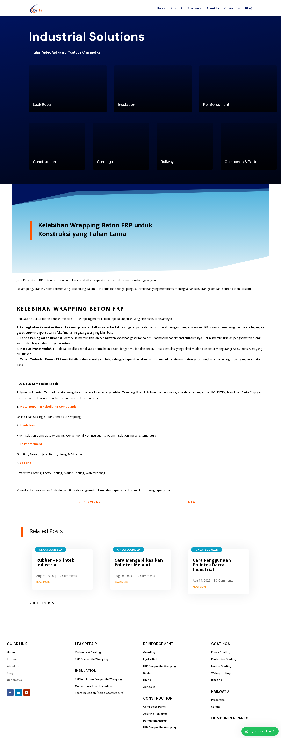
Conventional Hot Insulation (93, 686)
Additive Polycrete (155, 713)
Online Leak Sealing (88, 652)
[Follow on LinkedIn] (18, 692)
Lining (147, 680)
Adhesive (149, 687)
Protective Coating (223, 659)
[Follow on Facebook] (10, 692)
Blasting (216, 680)
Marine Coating (221, 666)
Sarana (216, 706)
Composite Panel (154, 706)
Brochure (194, 8)
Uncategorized (50, 549)
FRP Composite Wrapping (91, 659)
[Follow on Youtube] (26, 692)
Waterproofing (221, 673)
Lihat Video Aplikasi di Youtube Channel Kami (68, 52)
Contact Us (232, 8)
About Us (212, 8)
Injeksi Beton (151, 659)
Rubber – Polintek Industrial (55, 562)
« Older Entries (41, 603)
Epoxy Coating (220, 652)
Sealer (147, 673)
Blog (248, 8)
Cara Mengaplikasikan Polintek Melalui (139, 562)
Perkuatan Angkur (155, 720)
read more (43, 582)
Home (161, 8)
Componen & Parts (229, 718)
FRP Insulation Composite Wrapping (98, 679)
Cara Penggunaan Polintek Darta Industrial (212, 564)
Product (176, 8)
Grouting (149, 652)
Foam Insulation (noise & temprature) (100, 693)
